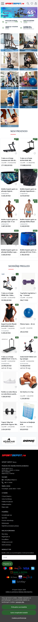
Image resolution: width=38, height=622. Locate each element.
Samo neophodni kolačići (19, 613)
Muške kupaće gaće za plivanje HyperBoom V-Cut (28, 190)
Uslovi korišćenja (7, 499)
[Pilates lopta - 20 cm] (28, 313)
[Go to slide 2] (18, 16)
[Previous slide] (3, 12)
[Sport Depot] (15, 3)
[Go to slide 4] (22, 16)
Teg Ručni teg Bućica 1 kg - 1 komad (28, 294)
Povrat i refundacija (7, 520)
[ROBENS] (9, 441)
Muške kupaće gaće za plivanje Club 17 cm (9, 220)
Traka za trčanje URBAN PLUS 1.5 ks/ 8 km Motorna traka (8, 358)
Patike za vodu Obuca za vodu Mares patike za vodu (9, 393)
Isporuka (4, 518)
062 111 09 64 (8, 482)
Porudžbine (5, 539)
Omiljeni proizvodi (7, 542)
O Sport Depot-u (6, 496)
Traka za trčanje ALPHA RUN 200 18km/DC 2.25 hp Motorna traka (26, 159)
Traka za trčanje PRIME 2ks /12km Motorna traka (7, 294)
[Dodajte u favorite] (16, 153)
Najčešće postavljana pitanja (10, 526)
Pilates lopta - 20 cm (27, 324)
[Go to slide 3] (20, 16)
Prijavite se (7, 564)
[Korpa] (36, 3)
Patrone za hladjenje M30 (27, 423)
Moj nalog (5, 534)
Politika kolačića (6, 504)
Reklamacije (5, 523)
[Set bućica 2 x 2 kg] (28, 381)
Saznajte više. (20, 602)
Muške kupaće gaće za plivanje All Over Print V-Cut (28, 251)
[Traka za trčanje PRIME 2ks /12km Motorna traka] (10, 282)
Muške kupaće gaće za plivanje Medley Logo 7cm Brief (9, 251)
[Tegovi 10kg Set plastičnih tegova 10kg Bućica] (10, 411)
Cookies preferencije (19, 618)
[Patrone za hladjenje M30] (28, 411)
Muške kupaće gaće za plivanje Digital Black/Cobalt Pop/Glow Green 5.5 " (9, 190)
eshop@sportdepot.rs (10, 480)
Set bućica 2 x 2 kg (26, 392)
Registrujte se (6, 536)
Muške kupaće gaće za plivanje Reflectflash (28, 220)
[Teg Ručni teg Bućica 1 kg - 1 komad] (28, 282)
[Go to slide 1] (16, 16)
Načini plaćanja (6, 545)
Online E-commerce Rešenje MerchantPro (19, 592)
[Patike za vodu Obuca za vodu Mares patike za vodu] (10, 381)
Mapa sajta (5, 507)
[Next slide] (34, 12)
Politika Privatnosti (7, 501)
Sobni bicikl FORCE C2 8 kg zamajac (28, 358)
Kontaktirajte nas (7, 515)
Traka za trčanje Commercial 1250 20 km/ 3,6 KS (8, 159)
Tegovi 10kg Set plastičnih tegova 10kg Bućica (9, 423)
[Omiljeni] (32, 3)
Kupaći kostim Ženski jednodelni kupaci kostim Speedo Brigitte (8, 325)
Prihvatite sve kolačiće (19, 607)
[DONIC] (28, 441)
